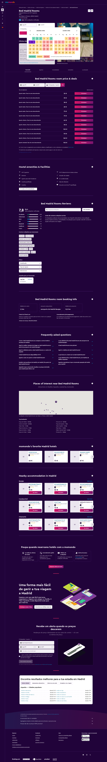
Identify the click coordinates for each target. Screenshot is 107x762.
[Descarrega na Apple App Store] (86, 739)
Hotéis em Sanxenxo (61, 694)
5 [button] (47, 38)
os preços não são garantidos (53, 714)
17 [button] (40, 45)
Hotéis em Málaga (25, 696)
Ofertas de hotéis (22, 7)
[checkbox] (26, 280)
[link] (35, 492)
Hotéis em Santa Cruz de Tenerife (64, 696)
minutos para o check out (26, 242)
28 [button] (30, 52)
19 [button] (47, 45)
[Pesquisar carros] (2, 12)
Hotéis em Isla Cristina (61, 700)
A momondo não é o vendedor (28, 718)
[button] (2, 2)
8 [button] (33, 42)
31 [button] (73, 52)
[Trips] (2, 23)
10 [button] (40, 42)
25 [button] (44, 49)
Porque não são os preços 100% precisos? (31, 723)
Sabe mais (71, 147)
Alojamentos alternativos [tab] (38, 683)
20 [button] (51, 45)
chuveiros (22, 236)
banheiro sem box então (25, 239)
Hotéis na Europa (31, 7)
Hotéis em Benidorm (61, 692)
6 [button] (59, 42)
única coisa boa (29, 236)
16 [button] (37, 45)
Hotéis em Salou (25, 698)
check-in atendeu (24, 255)
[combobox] (38, 643)
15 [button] (33, 45)
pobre (30, 248)
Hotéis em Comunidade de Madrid (52, 7)
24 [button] (40, 49)
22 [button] (33, 49)
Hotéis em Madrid (64, 7)
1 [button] (33, 38)
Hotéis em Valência (60, 698)
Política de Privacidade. (47, 664)
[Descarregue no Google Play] (86, 736)
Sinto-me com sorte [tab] (52, 683)
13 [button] (51, 42)
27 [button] (51, 49)
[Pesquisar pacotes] (2, 15)
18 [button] (44, 45)
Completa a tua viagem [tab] (65, 683)
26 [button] (47, 49)
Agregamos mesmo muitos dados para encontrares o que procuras (38, 721)
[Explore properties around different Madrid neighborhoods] (92, 476)
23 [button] (37, 49)
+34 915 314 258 (23, 18)
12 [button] (47, 42)
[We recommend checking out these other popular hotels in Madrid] (92, 446)
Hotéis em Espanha (40, 7)
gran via (33, 252)
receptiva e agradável (25, 252)
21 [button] (30, 49)
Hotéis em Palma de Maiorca (27, 694)
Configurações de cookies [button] (25, 152)
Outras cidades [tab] (25, 683)
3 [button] (40, 38)
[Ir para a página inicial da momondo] (10, 2)
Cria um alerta (78, 557)
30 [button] (37, 52)
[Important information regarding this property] (92, 299)
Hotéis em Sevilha (25, 692)
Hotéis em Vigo (59, 690)
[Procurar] (2, 9)
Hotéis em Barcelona (26, 690)
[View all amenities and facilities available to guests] (92, 167)
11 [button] (44, 42)
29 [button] (33, 52)
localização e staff (24, 248)
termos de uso (38, 664)
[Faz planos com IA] (2, 19)
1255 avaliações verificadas (32, 20)
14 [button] (30, 45)
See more (89, 481)
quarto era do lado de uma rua (27, 245)
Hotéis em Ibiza (24, 700)
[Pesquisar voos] (2, 6)
